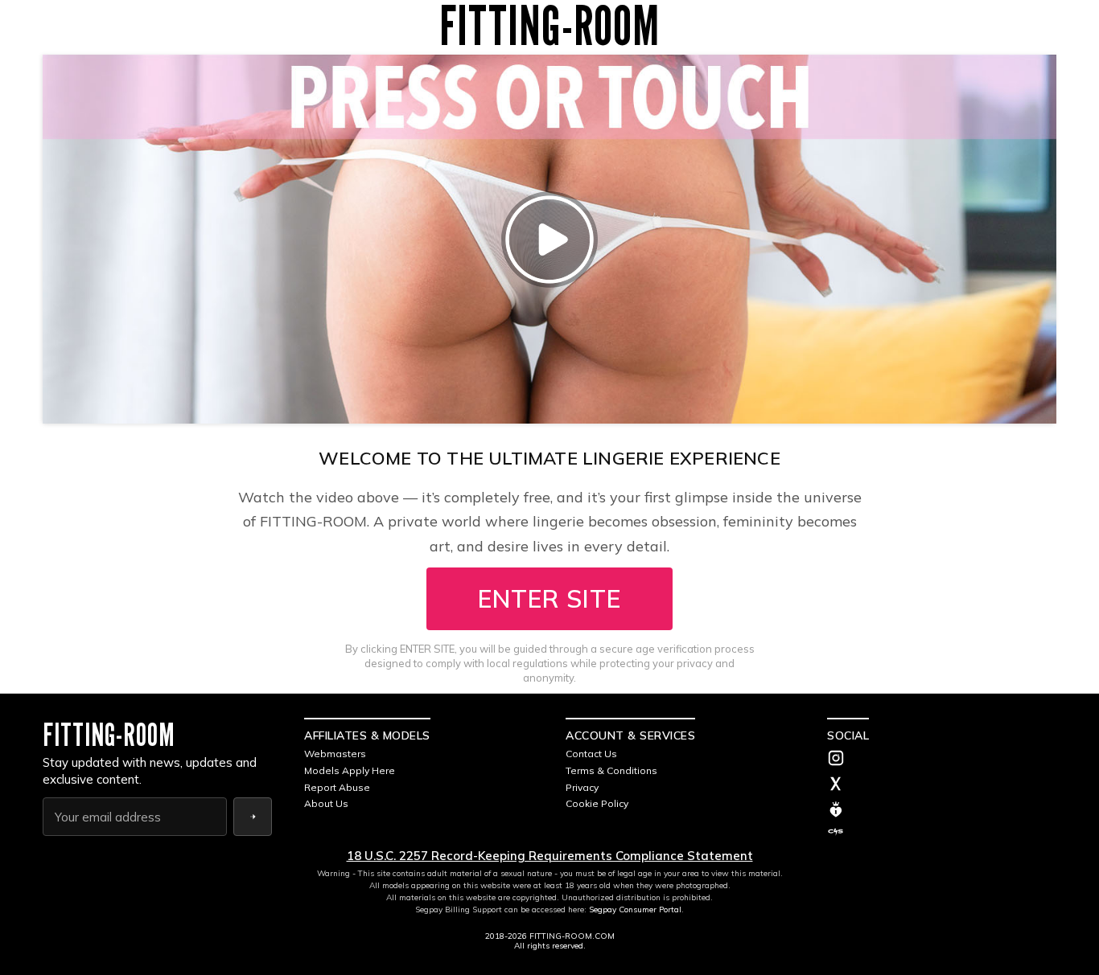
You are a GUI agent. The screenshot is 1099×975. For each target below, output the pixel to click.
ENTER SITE (549, 599)
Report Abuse (337, 787)
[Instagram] (941, 759)
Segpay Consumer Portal (635, 909)
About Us (326, 803)
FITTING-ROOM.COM (572, 936)
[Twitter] (941, 785)
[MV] (941, 809)
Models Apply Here (349, 770)
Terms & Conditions (611, 770)
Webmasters (335, 754)
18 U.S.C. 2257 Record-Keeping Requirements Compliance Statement (550, 855)
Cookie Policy (597, 803)
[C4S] (941, 832)
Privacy (582, 787)
